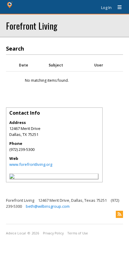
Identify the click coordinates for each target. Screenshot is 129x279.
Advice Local (16, 233)
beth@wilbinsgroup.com (48, 206)
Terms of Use (78, 233)
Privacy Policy (53, 233)
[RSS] (119, 214)
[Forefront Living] (12, 177)
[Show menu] (117, 7)
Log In (106, 7)
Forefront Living (31, 25)
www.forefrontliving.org (30, 164)
